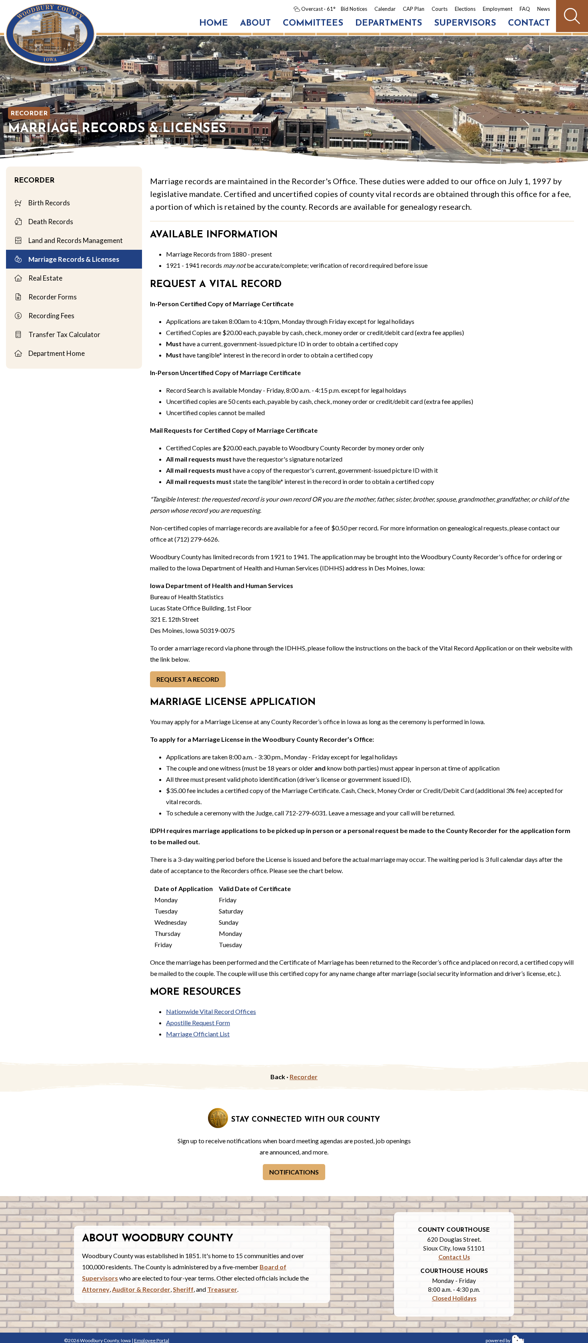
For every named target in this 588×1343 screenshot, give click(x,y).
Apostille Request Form (198, 1022)
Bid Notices (354, 9)
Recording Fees (50, 315)
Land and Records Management (75, 240)
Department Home (56, 353)
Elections (465, 9)
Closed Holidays (454, 1298)
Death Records (50, 221)
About (255, 23)
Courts (440, 9)
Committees (313, 23)
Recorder (29, 113)
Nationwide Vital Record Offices (211, 1011)
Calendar (385, 9)
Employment (497, 9)
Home (213, 23)
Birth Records (48, 203)
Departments (388, 23)
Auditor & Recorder (141, 1289)
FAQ (525, 9)
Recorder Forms (52, 297)
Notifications (294, 1172)
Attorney (96, 1289)
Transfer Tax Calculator (63, 334)
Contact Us (454, 1257)
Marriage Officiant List (198, 1034)
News (543, 9)
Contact (529, 23)
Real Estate (44, 278)
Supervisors (465, 23)
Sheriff (183, 1289)
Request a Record (187, 679)
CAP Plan (413, 9)
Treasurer (222, 1289)
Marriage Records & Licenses (73, 259)
